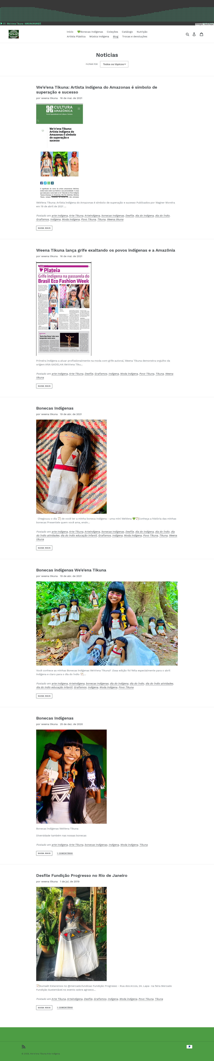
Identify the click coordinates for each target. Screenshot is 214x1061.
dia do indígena (144, 215)
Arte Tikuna (76, 215)
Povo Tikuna (88, 219)
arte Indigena (60, 215)
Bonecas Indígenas (54, 408)
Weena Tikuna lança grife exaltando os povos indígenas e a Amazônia (105, 250)
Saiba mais (44, 228)
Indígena (55, 219)
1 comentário (65, 853)
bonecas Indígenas (112, 215)
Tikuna (101, 219)
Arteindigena (92, 215)
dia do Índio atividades (159, 683)
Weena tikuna (115, 219)
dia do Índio (162, 215)
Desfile (129, 215)
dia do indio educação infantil (79, 535)
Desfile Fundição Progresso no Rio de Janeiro (81, 875)
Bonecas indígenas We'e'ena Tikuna (71, 570)
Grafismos (42, 219)
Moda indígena (71, 219)
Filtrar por (92, 64)
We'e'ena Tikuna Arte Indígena (45, 1054)
